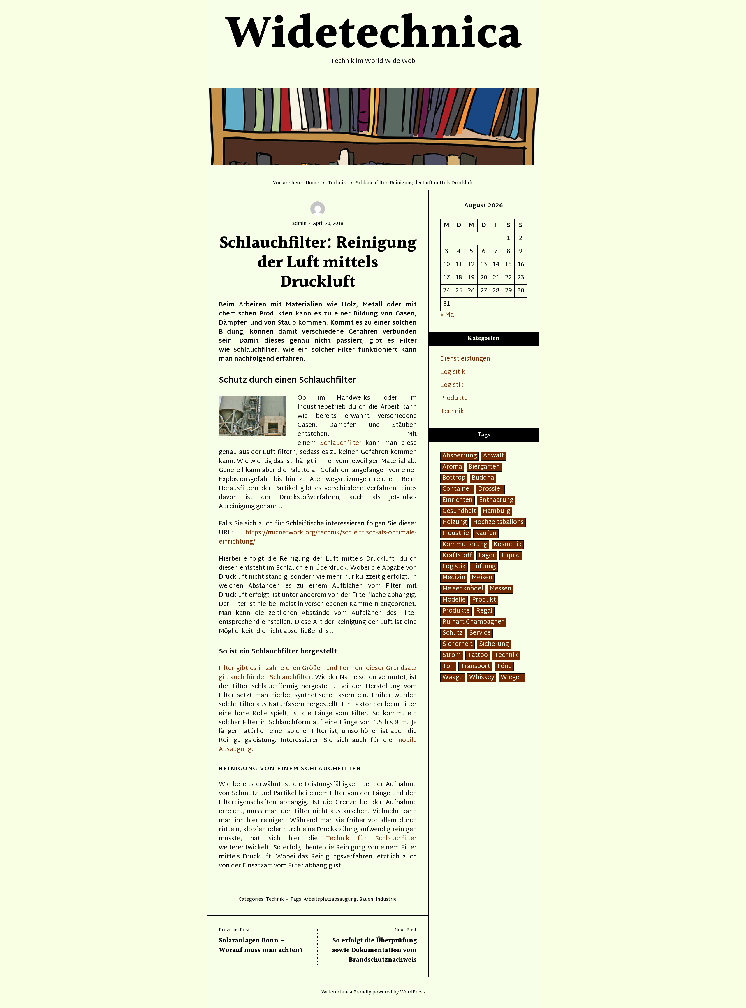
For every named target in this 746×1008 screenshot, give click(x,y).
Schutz (452, 633)
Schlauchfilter (341, 443)
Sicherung (494, 644)
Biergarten (484, 467)
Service (480, 633)
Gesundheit (459, 511)
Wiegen (512, 677)
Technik (337, 183)
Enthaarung (496, 500)
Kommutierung (464, 544)
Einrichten (457, 500)
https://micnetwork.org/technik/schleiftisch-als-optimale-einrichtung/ (318, 537)
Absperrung (459, 456)
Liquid (511, 555)
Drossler (490, 489)
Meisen (482, 578)
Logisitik (452, 372)
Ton (448, 666)
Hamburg (496, 511)
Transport (475, 666)
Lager (486, 555)
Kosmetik (508, 544)
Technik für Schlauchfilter (371, 838)
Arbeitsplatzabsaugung (330, 899)
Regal (484, 611)
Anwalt (493, 456)
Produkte (454, 398)
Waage (452, 677)
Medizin (453, 578)
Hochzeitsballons (498, 522)
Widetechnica (336, 992)
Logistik (452, 385)
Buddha (483, 478)
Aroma (452, 467)
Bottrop (453, 478)
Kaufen (486, 533)
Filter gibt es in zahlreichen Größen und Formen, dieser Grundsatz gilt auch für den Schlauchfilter (318, 673)
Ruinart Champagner (473, 622)
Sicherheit (457, 644)
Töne (504, 666)
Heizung (454, 522)
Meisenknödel (462, 589)
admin (299, 224)
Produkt (484, 600)
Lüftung (484, 567)
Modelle (454, 600)
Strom (451, 655)
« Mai (448, 315)
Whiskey (481, 677)
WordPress (412, 992)
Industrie (386, 899)
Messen (500, 589)
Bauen (366, 899)
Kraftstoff (457, 555)
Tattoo (477, 655)
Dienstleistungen (465, 359)
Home (312, 183)
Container (457, 489)
